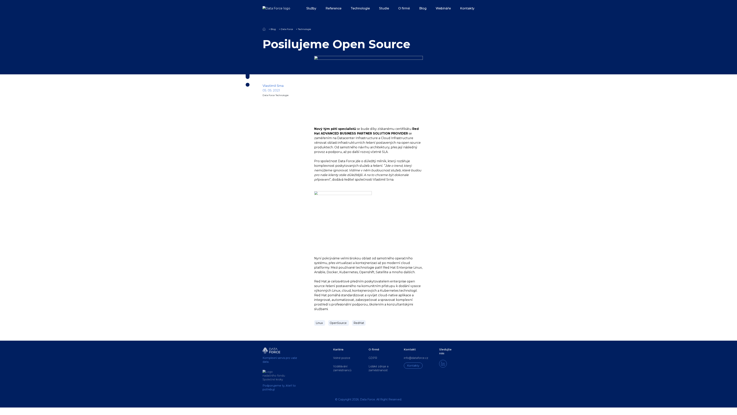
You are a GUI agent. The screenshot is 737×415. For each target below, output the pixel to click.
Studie (384, 8)
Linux (320, 323)
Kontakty (467, 8)
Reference (333, 8)
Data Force (269, 95)
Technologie (360, 8)
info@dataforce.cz (416, 358)
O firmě (404, 8)
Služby (311, 8)
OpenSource (338, 323)
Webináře (443, 8)
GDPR (372, 358)
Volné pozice (341, 358)
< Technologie (303, 29)
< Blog (272, 29)
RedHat (359, 323)
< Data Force (286, 29)
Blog (422, 8)
